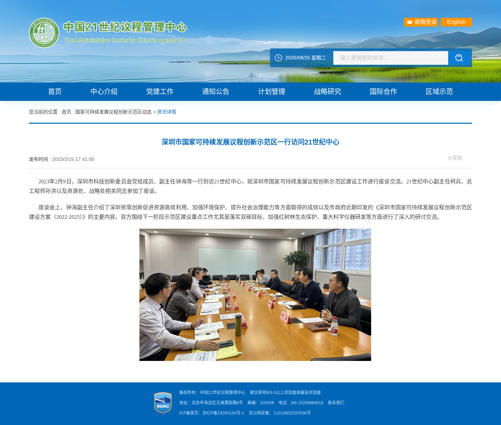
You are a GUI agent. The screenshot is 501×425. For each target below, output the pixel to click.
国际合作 (383, 91)
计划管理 (271, 91)
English (456, 22)
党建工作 (159, 91)
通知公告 (215, 91)
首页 (55, 91)
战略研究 (327, 91)
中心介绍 (104, 91)
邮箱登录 (426, 22)
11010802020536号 (292, 413)
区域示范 (439, 91)
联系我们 (336, 402)
